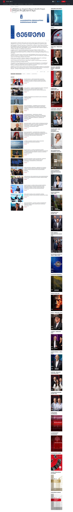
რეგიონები (16, 6)
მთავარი (12, 6)
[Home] (4, 1)
